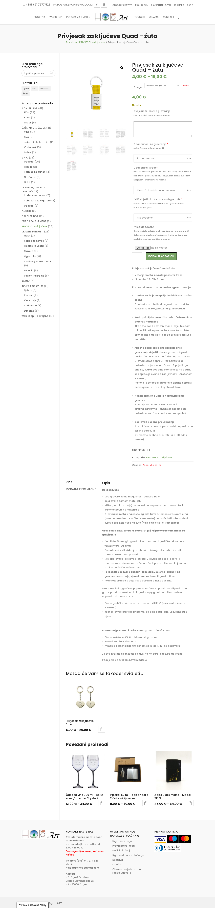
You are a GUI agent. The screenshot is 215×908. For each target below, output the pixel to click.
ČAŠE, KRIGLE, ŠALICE (34, 127)
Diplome (29, 310)
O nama (154, 17)
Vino (26, 131)
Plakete (28, 251)
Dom (34, 88)
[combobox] (163, 158)
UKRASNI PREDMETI (32, 231)
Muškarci (155, 465)
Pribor (27, 122)
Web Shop (55, 17)
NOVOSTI (139, 17)
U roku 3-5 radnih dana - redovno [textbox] (163, 190)
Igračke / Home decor (37, 261)
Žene (145, 465)
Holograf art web (121, 5)
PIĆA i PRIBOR (29, 108)
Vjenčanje (30, 300)
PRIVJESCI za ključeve (92, 42)
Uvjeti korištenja (122, 841)
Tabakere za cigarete (37, 200)
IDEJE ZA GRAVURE (32, 286)
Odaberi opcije (101, 729)
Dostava (117, 860)
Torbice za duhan (35, 172)
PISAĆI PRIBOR (30, 216)
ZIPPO (25, 157)
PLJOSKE (26, 211)
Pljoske (28, 167)
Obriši (186, 85)
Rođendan (30, 305)
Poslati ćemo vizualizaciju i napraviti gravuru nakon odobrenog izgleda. (159, 205)
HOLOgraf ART (53, 903)
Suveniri (28, 270)
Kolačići (117, 864)
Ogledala (30, 256)
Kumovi (28, 295)
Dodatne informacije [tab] (81, 489)
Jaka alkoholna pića (36, 142)
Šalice (27, 152)
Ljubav (28, 290)
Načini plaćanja (121, 850)
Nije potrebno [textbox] (163, 217)
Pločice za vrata (34, 246)
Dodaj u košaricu (161, 256)
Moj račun (141, 5)
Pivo (26, 137)
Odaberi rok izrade (146, 167)
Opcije (138, 87)
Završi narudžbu (161, 5)
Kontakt (168, 17)
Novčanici (30, 177)
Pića (26, 112)
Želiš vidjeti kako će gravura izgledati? (158, 199)
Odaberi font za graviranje (151, 144)
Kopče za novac (34, 241)
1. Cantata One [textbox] (163, 158)
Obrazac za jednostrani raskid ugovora (126, 871)
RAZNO (26, 281)
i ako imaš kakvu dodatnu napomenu (152, 115)
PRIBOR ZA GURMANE (34, 221)
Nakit (27, 182)
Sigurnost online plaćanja (128, 855)
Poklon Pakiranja (34, 275)
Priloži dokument (144, 227)
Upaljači (29, 161)
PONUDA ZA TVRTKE (78, 17)
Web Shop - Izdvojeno (35, 316)
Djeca (26, 88)
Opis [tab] (69, 482)
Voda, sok (30, 147)
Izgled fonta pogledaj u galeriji (149, 148)
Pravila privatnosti (123, 845)
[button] (122, 68)
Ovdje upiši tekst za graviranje (152, 111)
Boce (27, 117)
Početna (39, 17)
